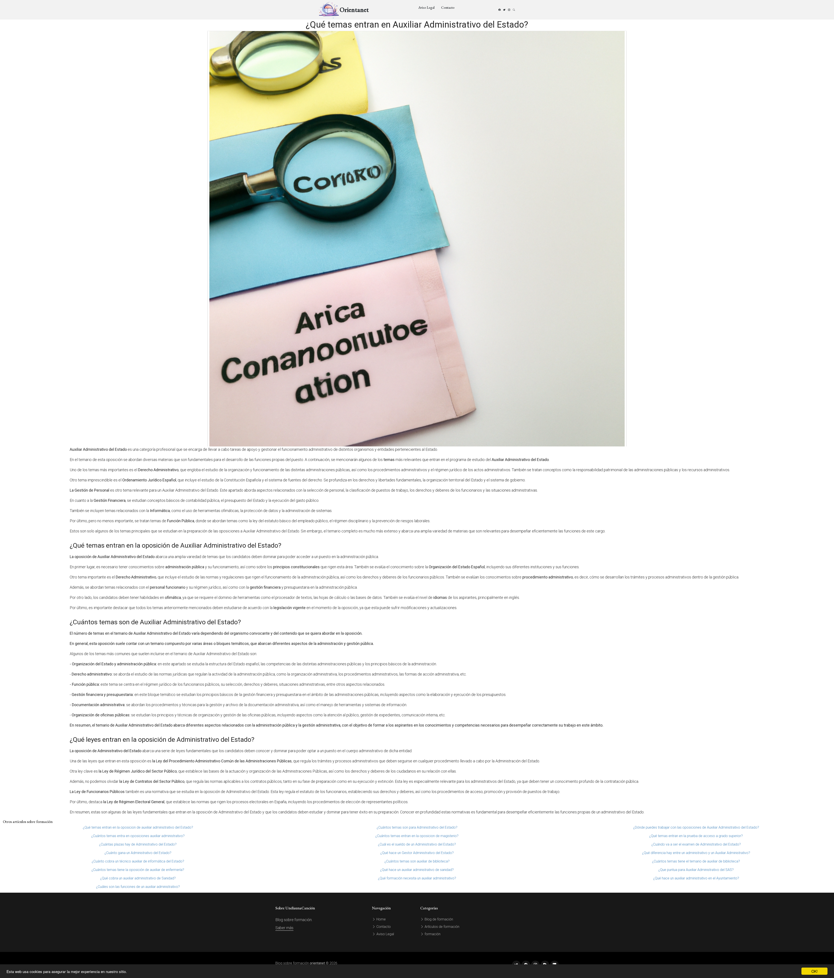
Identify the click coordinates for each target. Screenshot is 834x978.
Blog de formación (438, 919)
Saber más (284, 927)
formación (432, 934)
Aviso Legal (426, 7)
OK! (814, 971)
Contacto (448, 7)
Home (381, 919)
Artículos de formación (441, 927)
